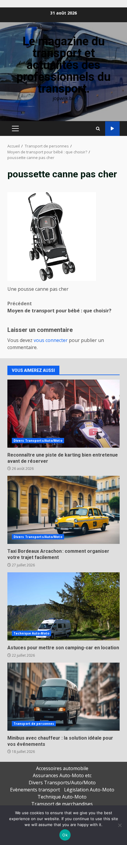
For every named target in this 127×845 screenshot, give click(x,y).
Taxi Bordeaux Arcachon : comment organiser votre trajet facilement (63, 510)
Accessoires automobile (62, 768)
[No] (120, 825)
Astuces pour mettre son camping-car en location (63, 606)
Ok (65, 835)
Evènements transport (35, 789)
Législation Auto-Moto (89, 789)
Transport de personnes (34, 724)
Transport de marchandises (62, 804)
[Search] (98, 128)
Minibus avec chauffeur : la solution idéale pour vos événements (63, 697)
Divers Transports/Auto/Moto (38, 440)
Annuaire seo (112, 128)
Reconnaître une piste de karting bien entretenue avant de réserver (63, 414)
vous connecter (51, 340)
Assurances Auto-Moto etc (62, 775)
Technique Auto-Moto (31, 633)
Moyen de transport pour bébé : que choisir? (59, 307)
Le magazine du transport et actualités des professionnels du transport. (64, 65)
